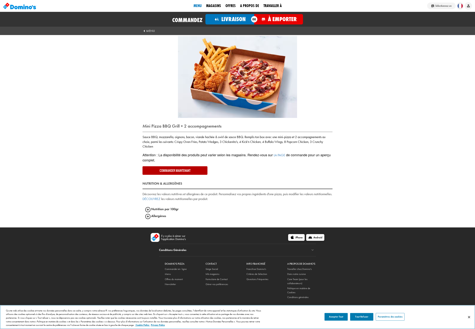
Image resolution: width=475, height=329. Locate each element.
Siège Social (212, 269)
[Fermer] (469, 317)
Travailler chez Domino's (299, 269)
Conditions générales (298, 297)
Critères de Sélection (256, 274)
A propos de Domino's (301, 263)
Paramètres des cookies (390, 316)
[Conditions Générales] (312, 250)
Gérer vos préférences (217, 284)
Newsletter (170, 284)
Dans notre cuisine (296, 274)
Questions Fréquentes (257, 279)
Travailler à (272, 5)
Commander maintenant (175, 170)
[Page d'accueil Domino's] (19, 6)
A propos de (249, 5)
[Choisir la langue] (460, 6)
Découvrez (151, 199)
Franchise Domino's (256, 269)
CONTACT (211, 263)
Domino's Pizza (174, 263)
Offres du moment (174, 279)
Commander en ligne (176, 269)
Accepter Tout (336, 316)
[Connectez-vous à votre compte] (468, 6)
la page (279, 155)
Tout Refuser (361, 316)
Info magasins (212, 274)
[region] (237, 317)
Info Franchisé (255, 263)
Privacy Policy (158, 325)
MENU (150, 31)
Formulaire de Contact (217, 279)
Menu (198, 5)
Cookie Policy (142, 325)
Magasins (213, 5)
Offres (230, 5)
